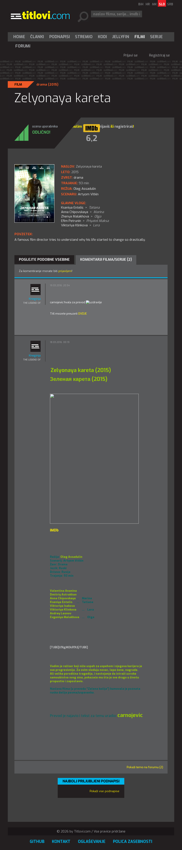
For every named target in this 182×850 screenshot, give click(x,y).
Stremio (84, 36)
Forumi (22, 46)
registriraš (124, 126)
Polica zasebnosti (132, 841)
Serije (156, 36)
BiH (140, 4)
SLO (162, 4)
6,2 (91, 138)
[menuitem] (20, 36)
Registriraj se (159, 55)
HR (148, 4)
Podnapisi (59, 36)
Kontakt (61, 841)
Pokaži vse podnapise (104, 791)
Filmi (140, 36)
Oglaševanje (91, 841)
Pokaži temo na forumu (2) (145, 767)
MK (154, 4)
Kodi (102, 36)
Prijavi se (131, 55)
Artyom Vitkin (88, 194)
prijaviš (103, 126)
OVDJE (82, 313)
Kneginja (35, 299)
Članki (37, 36)
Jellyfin (120, 36)
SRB (170, 4)
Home (19, 36)
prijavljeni (65, 271)
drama (41, 84)
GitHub (37, 841)
